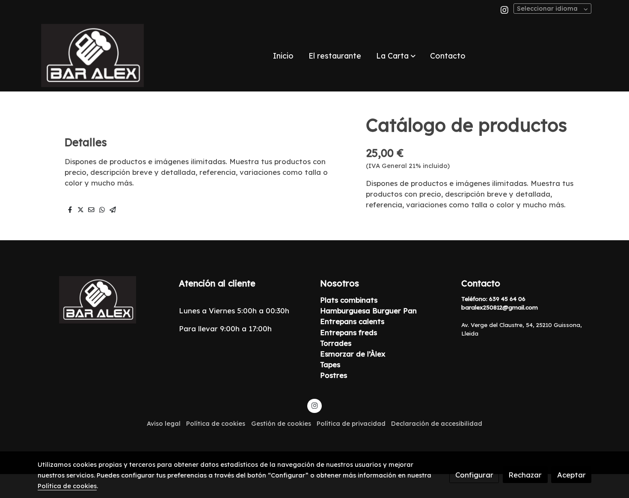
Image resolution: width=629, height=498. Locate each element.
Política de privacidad (351, 423)
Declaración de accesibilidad (436, 423)
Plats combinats (348, 299)
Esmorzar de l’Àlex (352, 353)
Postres (333, 375)
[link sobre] (102, 300)
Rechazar (525, 474)
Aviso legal (164, 423)
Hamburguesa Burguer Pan (368, 310)
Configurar (474, 474)
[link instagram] (504, 9)
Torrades (335, 343)
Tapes (330, 364)
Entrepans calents (352, 321)
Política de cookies (215, 423)
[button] (396, 55)
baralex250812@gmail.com (499, 307)
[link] (92, 55)
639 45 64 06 (507, 298)
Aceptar (571, 474)
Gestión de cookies (281, 423)
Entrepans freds (349, 332)
